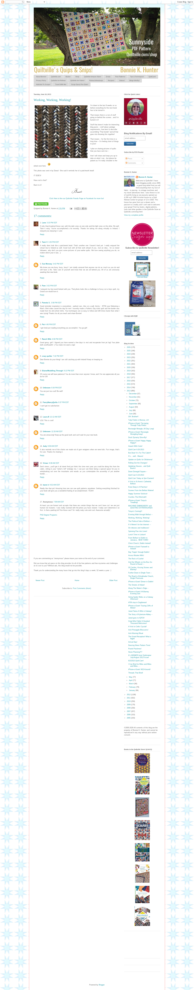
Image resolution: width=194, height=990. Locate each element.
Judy (45, 446)
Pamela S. (46, 303)
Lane (44, 223)
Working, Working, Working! (139, 518)
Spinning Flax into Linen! (137, 531)
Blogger (101, 985)
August (132, 407)
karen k (46, 485)
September (133, 404)
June (131, 414)
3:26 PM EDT (53, 242)
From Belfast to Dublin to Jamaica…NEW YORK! (138, 539)
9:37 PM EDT (63, 402)
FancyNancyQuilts (50, 402)
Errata (108, 77)
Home (77, 580)
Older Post (113, 580)
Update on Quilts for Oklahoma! (140, 460)
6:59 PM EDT (57, 339)
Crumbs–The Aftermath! (137, 497)
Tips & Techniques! (137, 77)
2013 (129, 391)
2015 (129, 384)
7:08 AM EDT (59, 502)
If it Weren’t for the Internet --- (139, 525)
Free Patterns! (120, 77)
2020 (129, 367)
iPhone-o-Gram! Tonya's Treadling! (137, 501)
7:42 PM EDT (58, 356)
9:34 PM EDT (56, 388)
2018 (129, 374)
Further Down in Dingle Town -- (140, 573)
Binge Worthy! (134, 80)
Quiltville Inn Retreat (58, 80)
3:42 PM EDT (58, 264)
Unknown (47, 388)
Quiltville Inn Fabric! (77, 80)
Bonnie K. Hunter (146, 177)
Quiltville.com (56, 77)
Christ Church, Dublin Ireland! (139, 543)
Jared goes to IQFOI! (136, 618)
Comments (131, 163)
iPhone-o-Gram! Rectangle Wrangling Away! (138, 433)
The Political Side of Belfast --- (140, 521)
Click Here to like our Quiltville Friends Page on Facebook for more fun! (76, 198)
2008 (129, 708)
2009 (129, 705)
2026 (129, 347)
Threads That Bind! (135, 673)
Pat (43, 324)
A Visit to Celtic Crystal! (137, 627)
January (132, 690)
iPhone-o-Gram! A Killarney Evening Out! (138, 593)
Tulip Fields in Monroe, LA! (138, 420)
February (132, 687)
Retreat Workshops (96, 80)
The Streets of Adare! (136, 585)
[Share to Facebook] (83, 208)
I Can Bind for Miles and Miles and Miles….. (139, 665)
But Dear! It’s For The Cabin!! (139, 453)
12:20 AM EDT (57, 431)
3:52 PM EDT (51, 286)
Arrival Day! (132, 642)
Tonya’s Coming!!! (135, 511)
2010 (129, 701)
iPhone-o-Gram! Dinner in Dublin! (140, 582)
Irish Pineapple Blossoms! (138, 630)
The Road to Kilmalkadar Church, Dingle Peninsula (141, 577)
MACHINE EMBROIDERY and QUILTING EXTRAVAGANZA (140, 507)
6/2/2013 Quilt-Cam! (136, 661)
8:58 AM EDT (53, 446)
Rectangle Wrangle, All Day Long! (141, 429)
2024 (129, 354)
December (133, 394)
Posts (129, 159)
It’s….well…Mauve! (135, 456)
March (131, 684)
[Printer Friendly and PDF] (41, 205)
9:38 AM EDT (54, 463)
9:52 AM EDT (55, 485)
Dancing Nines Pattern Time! (139, 645)
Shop (77, 77)
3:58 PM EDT (56, 303)
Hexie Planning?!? (135, 652)
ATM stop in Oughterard (137, 602)
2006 (129, 715)
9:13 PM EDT (69, 371)
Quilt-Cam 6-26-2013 (136, 450)
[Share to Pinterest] (85, 208)
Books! (68, 77)
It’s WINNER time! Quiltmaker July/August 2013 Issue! (139, 656)
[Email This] (75, 208)
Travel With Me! (60, 84)
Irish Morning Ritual (135, 633)
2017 (129, 377)
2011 (129, 698)
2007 (129, 711)
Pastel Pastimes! (134, 649)
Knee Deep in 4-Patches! (137, 487)
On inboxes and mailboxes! (138, 528)
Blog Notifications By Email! (138, 133)
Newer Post (40, 580)
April (131, 680)
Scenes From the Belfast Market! (141, 490)
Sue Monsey (47, 264)
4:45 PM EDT (50, 324)
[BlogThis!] (78, 208)
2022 (129, 361)
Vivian (45, 463)
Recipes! (111, 80)
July (131, 410)
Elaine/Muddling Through (52, 371)
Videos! (122, 80)
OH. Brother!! (133, 417)
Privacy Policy (41, 80)
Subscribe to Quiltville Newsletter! (142, 248)
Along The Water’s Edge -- (138, 588)
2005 (129, 718)
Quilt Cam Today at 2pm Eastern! (141, 478)
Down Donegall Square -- (137, 472)
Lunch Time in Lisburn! (137, 535)
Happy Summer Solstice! (137, 494)
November (133, 397)
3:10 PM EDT (52, 223)
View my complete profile (133, 215)
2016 (129, 381)
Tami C (45, 242)
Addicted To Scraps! (43, 84)
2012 (129, 695)
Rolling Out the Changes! (137, 463)
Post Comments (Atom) (82, 588)
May (131, 677)
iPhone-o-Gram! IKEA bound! (139, 669)
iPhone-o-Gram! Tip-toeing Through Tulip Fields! (138, 424)
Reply (42, 234)
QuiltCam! (152, 77)
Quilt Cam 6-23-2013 (136, 475)
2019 (129, 371)
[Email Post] (71, 208)
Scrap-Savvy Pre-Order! (79, 84)
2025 (129, 351)
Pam (44, 286)
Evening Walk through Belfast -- (140, 514)
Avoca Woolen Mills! (136, 555)
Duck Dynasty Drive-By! (137, 437)
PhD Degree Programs (48, 515)
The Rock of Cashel (135, 559)
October (132, 400)
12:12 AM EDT (55, 417)
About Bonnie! (41, 77)
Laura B (46, 417)
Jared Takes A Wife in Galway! (140, 611)
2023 (129, 357)
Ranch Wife (46, 339)
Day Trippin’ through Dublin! (138, 552)
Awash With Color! (135, 446)
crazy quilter (47, 356)
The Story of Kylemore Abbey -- (140, 614)
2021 (129, 364)
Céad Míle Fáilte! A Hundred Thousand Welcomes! (139, 622)
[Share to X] (80, 208)
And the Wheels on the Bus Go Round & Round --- (140, 563)
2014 (129, 387)
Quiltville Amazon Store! (92, 77)
